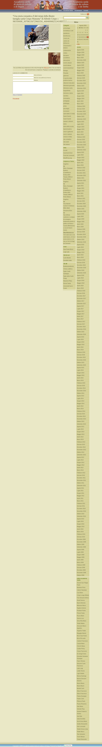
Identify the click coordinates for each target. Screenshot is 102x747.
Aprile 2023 (80, 132)
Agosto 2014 (80, 395)
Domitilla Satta (67, 260)
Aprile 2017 (80, 316)
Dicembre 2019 (81, 234)
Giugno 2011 (80, 493)
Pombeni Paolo (81, 610)
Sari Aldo (79, 716)
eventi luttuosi (67, 65)
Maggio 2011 (80, 495)
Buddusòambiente (68, 266)
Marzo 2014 (80, 408)
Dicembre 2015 (81, 357)
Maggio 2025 (80, 70)
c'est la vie (66, 38)
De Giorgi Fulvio (81, 653)
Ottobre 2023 (80, 116)
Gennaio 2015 (81, 385)
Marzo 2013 (80, 439)
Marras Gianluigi (81, 676)
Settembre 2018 (81, 273)
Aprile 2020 (80, 224)
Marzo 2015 (80, 380)
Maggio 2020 (80, 221)
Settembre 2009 (81, 547)
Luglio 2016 (80, 339)
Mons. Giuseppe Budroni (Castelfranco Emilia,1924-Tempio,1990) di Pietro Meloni (68, 174)
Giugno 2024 (80, 96)
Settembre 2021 (81, 180)
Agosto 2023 (80, 121)
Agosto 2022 (80, 152)
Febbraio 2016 (81, 352)
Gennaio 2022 (81, 170)
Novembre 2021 (81, 175)
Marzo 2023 (80, 134)
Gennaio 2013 (81, 444)
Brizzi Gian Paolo (82, 635)
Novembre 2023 (81, 114)
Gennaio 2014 (81, 413)
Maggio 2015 (80, 375)
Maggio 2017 (80, 313)
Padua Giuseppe (81, 696)
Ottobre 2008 (80, 575)
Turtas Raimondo (82, 739)
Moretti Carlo (80, 688)
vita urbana (66, 144)
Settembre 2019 (81, 242)
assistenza (66, 33)
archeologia (66, 28)
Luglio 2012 (80, 460)
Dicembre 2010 (81, 508)
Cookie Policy (81, 648)
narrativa (65, 95)
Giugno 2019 (80, 249)
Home (60, 10)
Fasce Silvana (81, 661)
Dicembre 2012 (81, 447)
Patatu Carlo (80, 698)
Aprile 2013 (80, 437)
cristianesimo (67, 50)
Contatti (86, 10)
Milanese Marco (81, 605)
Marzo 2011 (80, 501)
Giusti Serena (81, 600)
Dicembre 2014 (81, 388)
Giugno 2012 (80, 462)
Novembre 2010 (81, 511)
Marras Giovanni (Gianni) (81, 679)
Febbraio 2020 (81, 229)
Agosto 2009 (80, 549)
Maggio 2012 (80, 465)
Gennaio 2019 (81, 262)
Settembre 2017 (81, 303)
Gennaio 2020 (81, 231)
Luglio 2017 (80, 308)
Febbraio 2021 (81, 198)
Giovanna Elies (67, 210)
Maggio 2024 (80, 98)
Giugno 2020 (80, 219)
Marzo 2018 (80, 288)
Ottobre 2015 (80, 362)
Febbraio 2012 (81, 472)
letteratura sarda (68, 88)
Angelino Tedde (81, 630)
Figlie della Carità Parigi (68, 277)
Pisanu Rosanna (81, 704)
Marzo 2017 (80, 319)
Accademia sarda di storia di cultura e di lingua (27, 4)
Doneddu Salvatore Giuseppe (82, 657)
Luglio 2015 (80, 370)
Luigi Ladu (66, 252)
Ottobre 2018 (80, 270)
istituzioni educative (69, 83)
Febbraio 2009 (81, 565)
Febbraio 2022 (81, 167)
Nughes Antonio (81, 608)
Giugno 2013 (80, 431)
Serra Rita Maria (81, 621)
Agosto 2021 (80, 183)
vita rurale (66, 142)
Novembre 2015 (81, 360)
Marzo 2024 (80, 103)
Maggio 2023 (80, 129)
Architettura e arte (68, 30)
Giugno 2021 (80, 188)
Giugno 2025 (80, 67)
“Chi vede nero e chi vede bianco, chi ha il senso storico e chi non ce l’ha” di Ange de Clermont (69, 239)
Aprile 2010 (80, 529)
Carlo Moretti (67, 257)
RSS (88, 14)
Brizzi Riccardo (81, 638)
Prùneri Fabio (81, 613)
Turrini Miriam (81, 736)
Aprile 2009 (80, 559)
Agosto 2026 (80, 50)
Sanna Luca (80, 618)
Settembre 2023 (81, 119)
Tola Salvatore (81, 734)
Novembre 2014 (81, 390)
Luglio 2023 (80, 124)
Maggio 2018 (80, 283)
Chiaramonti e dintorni (67, 47)
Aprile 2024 (80, 101)
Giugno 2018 (80, 280)
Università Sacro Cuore (68, 287)
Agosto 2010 (80, 518)
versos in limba (67, 136)
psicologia (66, 108)
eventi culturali (67, 63)
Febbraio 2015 (81, 383)
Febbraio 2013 (81, 442)
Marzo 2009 (80, 562)
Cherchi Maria (81, 646)
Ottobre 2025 (80, 62)
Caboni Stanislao (82, 590)
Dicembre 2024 (81, 80)
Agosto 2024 (80, 91)
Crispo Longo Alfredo (83, 595)
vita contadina (67, 139)
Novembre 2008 (81, 572)
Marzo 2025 (80, 73)
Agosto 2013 (80, 426)
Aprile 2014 (80, 406)
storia (64, 124)
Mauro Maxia (80, 683)
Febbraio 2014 (81, 411)
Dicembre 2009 (81, 539)
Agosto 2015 (80, 367)
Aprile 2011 (80, 498)
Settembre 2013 (81, 424)
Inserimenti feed (67, 153)
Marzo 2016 (80, 349)
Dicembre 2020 (81, 203)
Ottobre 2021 (80, 178)
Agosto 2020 (80, 214)
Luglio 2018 (80, 278)
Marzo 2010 (80, 531)
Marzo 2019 (80, 257)
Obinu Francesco (82, 691)
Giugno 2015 (80, 372)
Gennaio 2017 (81, 324)
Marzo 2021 (80, 196)
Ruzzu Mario (80, 615)
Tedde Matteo (81, 623)
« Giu (78, 44)
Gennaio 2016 (81, 354)
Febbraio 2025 (81, 75)
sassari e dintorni (68, 121)
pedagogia (66, 101)
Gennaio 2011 (81, 506)
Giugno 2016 (80, 342)
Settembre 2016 (81, 334)
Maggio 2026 (80, 55)
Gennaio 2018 (81, 293)
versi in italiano (67, 134)
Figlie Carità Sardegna (66, 272)
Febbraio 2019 (81, 260)
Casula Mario (80, 643)
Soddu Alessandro (82, 724)
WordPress (60, 746)
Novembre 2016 (81, 329)
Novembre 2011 (81, 480)
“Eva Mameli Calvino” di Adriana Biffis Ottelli (68, 206)
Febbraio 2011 (81, 503)
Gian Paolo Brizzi (68, 249)
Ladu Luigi (80, 668)
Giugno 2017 (80, 311)
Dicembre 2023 (81, 111)
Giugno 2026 (80, 52)
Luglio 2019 (80, 247)
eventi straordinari (68, 68)
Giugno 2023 (80, 126)
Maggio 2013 (80, 434)
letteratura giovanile (69, 85)
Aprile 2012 (80, 467)
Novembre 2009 (81, 542)
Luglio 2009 (80, 552)
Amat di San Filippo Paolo (82, 584)
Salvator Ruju (81, 709)
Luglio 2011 (80, 490)
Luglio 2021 (80, 185)
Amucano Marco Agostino (81, 627)
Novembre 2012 (81, 449)
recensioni (66, 111)
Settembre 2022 (81, 149)
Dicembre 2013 (81, 416)
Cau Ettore (80, 592)
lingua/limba (66, 90)
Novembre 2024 (81, 83)
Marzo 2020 (80, 226)
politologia (66, 103)
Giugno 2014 (80, 401)
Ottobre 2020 (80, 208)
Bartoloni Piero (81, 587)
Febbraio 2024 (81, 106)
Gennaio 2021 (81, 201)
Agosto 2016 (80, 337)
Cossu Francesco (82, 651)
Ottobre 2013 (80, 421)
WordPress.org (67, 158)
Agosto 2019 (80, 244)
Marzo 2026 (80, 57)
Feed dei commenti (68, 155)
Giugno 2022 (80, 157)
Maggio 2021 (80, 190)
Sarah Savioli (67, 116)
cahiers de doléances (66, 42)
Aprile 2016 (80, 347)
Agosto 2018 (80, 275)
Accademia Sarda (68, 10)
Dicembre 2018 (81, 265)
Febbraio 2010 (81, 534)
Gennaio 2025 (81, 78)
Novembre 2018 (81, 267)
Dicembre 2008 (81, 570)
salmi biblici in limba (69, 113)
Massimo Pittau (67, 281)
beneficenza (66, 36)
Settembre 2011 (81, 485)
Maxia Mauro (80, 686)
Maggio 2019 (80, 252)
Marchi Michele (81, 603)
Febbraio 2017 (81, 321)
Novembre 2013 (81, 419)
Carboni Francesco (82, 641)
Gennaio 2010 (81, 536)
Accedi (65, 150)
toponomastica (67, 129)
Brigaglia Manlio (81, 633)
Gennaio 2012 (81, 475)
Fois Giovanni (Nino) (83, 597)
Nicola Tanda (67, 283)
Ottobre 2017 (80, 301)
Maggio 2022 (80, 160)
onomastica (66, 98)
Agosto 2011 (80, 488)
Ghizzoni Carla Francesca (81, 664)
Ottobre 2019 (80, 239)
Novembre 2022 (81, 144)
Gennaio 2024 (81, 108)
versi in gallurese (68, 131)
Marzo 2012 (80, 470)
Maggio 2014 (80, 403)
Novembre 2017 (81, 298)
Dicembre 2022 (81, 142)
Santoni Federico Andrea (82, 712)
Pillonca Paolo (81, 701)
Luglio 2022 (80, 155)
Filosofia (65, 73)
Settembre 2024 (81, 88)
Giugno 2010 (80, 524)
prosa (65, 106)
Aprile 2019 (80, 255)
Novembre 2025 (81, 60)
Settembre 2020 (81, 211)
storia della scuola (68, 126)
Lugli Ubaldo (80, 673)
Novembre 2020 (81, 206)
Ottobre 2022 (80, 147)
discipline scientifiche (66, 56)
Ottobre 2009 (80, 544)
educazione (66, 60)
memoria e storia (68, 93)
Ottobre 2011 (80, 483)
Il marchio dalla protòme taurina (67, 79)
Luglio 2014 (80, 398)
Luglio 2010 (80, 521)
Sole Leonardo (81, 726)
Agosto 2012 (80, 457)
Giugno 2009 (80, 554)
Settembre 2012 (81, 454)
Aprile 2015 (80, 378)
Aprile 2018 (80, 285)
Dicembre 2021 (81, 173)
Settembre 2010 (81, 516)
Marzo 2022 (80, 165)
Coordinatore (78, 10)
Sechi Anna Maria (82, 721)
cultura (65, 53)
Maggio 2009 (80, 557)
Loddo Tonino (81, 671)
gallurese (66, 75)
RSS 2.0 (46, 67)
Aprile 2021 (80, 193)
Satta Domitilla (81, 718)
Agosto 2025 (80, 65)
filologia (65, 70)
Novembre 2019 (81, 237)
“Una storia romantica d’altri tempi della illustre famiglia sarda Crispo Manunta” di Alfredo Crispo (35, 17)
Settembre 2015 (81, 365)
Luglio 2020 (80, 216)
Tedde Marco (80, 731)
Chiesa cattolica (67, 269)
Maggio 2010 (80, 526)
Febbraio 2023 (81, 137)
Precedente (16, 98)
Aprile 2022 (80, 162)
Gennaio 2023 (81, 139)
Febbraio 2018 (81, 290)
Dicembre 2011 (81, 478)
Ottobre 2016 (80, 331)
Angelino (65, 164)
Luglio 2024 (80, 93)
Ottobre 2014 (80, 393)
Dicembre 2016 (81, 326)
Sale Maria (80, 706)
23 (87, 37)
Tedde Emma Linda (82, 729)
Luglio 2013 (80, 429)
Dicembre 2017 (81, 296)
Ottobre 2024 (80, 85)
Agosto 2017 (80, 306)
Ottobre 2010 (80, 513)
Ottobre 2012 (80, 452)
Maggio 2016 (80, 344)
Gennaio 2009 (81, 567)
